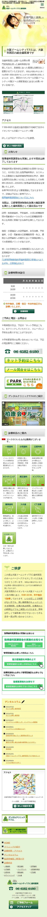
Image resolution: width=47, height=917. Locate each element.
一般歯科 (7, 866)
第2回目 (8, 749)
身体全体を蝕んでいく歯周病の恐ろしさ (19, 735)
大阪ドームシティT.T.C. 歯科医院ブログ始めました (23, 756)
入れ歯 (19, 875)
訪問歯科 (34, 866)
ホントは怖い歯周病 (12, 715)
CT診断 (33, 872)
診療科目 (8, 863)
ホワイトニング (9, 875)
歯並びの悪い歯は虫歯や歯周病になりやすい (21, 742)
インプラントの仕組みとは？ (15, 729)
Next (44, 27)
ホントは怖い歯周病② (13, 709)
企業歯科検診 (35, 869)
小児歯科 (7, 869)
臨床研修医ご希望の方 (14, 859)
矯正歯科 (20, 866)
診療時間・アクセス (13, 851)
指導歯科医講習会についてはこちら (18, 197)
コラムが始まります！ (13, 762)
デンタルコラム (11, 855)
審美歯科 (20, 872)
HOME (7, 843)
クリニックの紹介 (12, 847)
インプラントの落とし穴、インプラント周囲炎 (21, 722)
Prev (3, 27)
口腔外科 (7, 872)
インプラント (21, 869)
